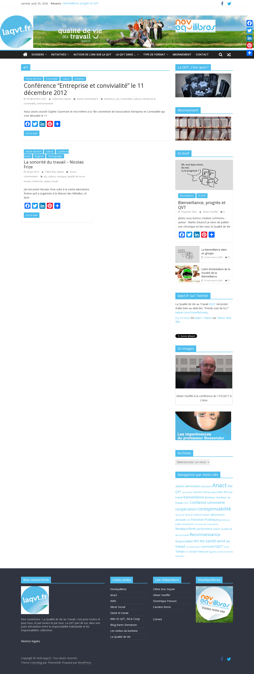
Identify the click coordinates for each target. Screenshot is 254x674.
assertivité (187, 492)
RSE (202, 541)
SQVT (219, 546)
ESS (188, 519)
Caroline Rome (162, 607)
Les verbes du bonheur (124, 631)
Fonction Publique (204, 519)
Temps (180, 551)
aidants (179, 486)
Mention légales (30, 641)
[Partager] (249, 53)
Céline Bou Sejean (62, 98)
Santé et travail (119, 613)
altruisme (206, 486)
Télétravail (202, 551)
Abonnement (182, 54)
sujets (47, 181)
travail (55, 181)
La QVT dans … (126, 54)
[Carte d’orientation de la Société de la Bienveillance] (187, 267)
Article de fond (33, 78)
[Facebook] (249, 23)
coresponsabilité (214, 509)
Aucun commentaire (87, 98)
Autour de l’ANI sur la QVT (92, 54)
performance (205, 529)
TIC (187, 551)
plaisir (216, 529)
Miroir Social (117, 607)
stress (226, 547)
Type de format (154, 54)
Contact (202, 54)
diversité (179, 514)
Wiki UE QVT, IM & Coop (125, 619)
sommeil (208, 547)
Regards (39, 156)
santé (211, 540)
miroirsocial (200, 524)
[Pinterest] (249, 45)
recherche (37, 181)
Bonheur (210, 497)
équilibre (179, 556)
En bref (202, 195)
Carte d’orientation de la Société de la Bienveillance (215, 272)
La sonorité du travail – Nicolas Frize (54, 164)
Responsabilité (184, 541)
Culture (66, 78)
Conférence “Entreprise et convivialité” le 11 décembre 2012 (84, 89)
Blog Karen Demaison (123, 625)
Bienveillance (187, 195)
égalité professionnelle (221, 551)
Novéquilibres (185, 528)
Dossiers (38, 54)
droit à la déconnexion (197, 514)
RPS (196, 541)
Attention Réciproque (205, 492)
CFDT (186, 503)
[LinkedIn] (249, 38)
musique (61, 176)
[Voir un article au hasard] (229, 54)
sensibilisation (193, 546)
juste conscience (184, 524)
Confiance (198, 502)
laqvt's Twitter (203, 322)
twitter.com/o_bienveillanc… (209, 316)
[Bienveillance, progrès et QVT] (204, 162)
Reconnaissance (205, 534)
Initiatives (58, 54)
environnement (45, 103)
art (117, 98)
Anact (219, 485)
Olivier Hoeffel (210, 211)
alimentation (193, 486)
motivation (212, 524)
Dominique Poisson (165, 601)
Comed (157, 619)
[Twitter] (249, 30)
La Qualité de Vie (120, 636)
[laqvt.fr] (127, 18)
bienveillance (193, 497)
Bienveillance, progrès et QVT (81, 3)
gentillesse (224, 519)
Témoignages (55, 156)
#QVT (178, 312)
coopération (186, 509)
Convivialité (52, 78)
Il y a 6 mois (182, 322)
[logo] (35, 588)
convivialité (126, 98)
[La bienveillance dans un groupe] (187, 248)
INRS (113, 601)
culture (137, 98)
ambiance (109, 98)
